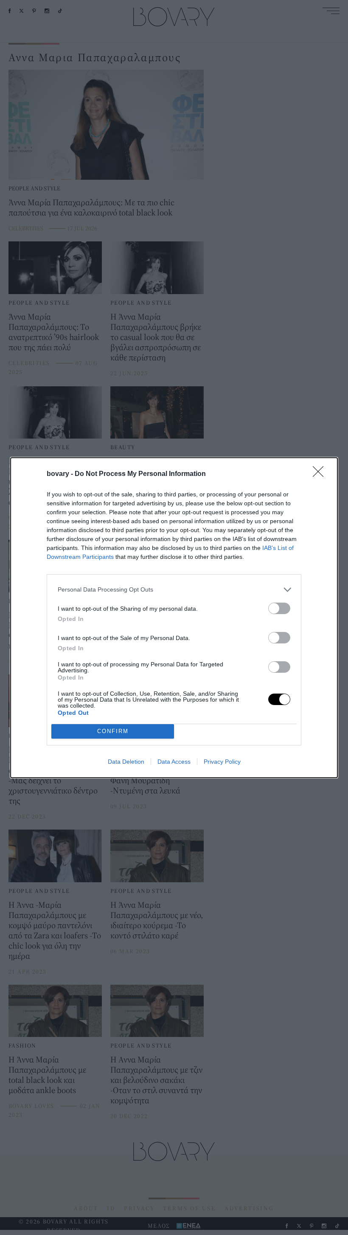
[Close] (321, 474)
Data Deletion (126, 761)
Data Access (174, 761)
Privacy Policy (222, 761)
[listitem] (174, 589)
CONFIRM (113, 731)
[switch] (279, 608)
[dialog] (174, 618)
